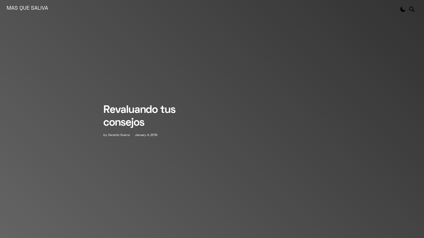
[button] (403, 9)
